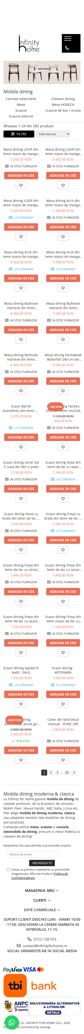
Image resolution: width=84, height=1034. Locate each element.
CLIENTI (40, 900)
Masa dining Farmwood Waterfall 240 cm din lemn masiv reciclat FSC (63, 357)
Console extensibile (21, 99)
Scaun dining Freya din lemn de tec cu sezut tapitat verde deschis (21, 618)
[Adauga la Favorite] (21, 185)
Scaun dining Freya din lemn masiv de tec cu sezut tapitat (63, 618)
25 (67, 772)
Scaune (21, 110)
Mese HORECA (63, 104)
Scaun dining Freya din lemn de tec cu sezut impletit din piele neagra (63, 567)
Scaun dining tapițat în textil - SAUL (21, 670)
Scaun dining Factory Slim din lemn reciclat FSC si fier (63, 408)
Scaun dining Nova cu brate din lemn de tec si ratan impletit (21, 516)
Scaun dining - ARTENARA (63, 670)
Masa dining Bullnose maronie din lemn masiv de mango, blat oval (21, 305)
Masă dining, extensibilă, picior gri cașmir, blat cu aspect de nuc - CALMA (21, 721)
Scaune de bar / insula (63, 110)
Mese (21, 104)
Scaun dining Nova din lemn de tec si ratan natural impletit (63, 464)
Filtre (21, 134)
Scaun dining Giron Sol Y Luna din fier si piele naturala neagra (21, 464)
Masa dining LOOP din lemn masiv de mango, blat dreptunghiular (21, 151)
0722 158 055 (44, 939)
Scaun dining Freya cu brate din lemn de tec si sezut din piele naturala (63, 516)
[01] (42, 72)
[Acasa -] (29, 43)
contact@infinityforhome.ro (44, 945)
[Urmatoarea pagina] (74, 773)
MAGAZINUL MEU (40, 890)
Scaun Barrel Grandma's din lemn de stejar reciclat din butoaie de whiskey (21, 408)
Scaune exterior (21, 116)
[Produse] (68, 39)
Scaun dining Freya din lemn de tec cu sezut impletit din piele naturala (21, 567)
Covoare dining (63, 99)
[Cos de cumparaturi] (67, 57)
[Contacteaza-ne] (67, 48)
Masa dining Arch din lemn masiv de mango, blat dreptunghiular (63, 202)
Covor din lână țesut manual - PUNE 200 (63, 721)
